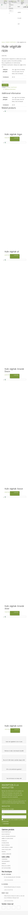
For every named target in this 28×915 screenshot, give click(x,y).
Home (3, 42)
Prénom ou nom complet (8, 809)
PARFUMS (4, 851)
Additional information (10, 89)
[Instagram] (8, 907)
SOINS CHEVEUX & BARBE (7, 847)
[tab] (15, 89)
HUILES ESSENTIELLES (6, 831)
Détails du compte (6, 865)
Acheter (5, 85)
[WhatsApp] (18, 907)
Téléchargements (6, 861)
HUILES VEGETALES (11, 42)
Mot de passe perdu (6, 868)
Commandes (4, 859)
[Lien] (3, 6)
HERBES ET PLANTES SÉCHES (7, 838)
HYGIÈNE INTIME (5, 842)
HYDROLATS (4, 840)
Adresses (4, 863)
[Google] (13, 907)
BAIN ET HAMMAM (6, 845)
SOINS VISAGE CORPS (6, 849)
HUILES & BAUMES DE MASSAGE (8, 836)
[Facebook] (3, 907)
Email (3, 814)
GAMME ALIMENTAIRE (6, 854)
